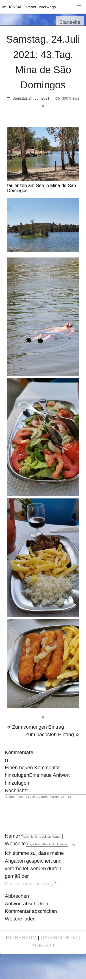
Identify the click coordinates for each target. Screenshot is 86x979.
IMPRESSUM (21, 937)
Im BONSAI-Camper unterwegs (29, 7)
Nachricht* (16, 790)
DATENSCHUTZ (59, 937)
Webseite (15, 843)
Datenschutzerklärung (29, 884)
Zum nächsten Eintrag (50, 734)
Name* (12, 836)
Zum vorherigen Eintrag (37, 727)
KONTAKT (43, 945)
